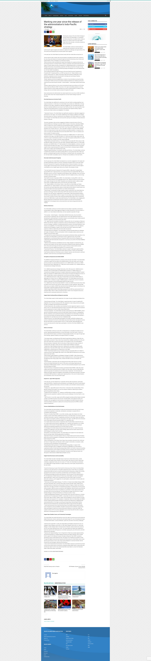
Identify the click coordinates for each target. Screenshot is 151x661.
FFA (88, 634)
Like (105, 24)
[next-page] (46, 614)
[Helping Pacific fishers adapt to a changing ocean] (50, 590)
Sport (66, 15)
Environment (70, 15)
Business (61, 15)
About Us (46, 638)
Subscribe (104, 29)
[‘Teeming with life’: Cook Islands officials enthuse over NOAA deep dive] (50, 604)
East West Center (69, 645)
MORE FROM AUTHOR (60, 583)
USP (88, 636)
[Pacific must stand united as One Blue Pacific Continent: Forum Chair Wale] (91, 49)
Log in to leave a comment (49, 621)
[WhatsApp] (53, 32)
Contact (45, 634)
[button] (105, 15)
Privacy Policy (46, 640)
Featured (80, 15)
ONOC (89, 640)
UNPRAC (67, 636)
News (50, 15)
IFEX (67, 643)
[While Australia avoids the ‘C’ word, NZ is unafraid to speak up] (64, 604)
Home (46, 15)
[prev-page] (44, 614)
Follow (104, 26)
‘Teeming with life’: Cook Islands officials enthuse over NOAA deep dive (50, 610)
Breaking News (55, 15)
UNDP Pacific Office (69, 638)
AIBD (89, 647)
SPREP (67, 647)
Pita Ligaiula (47, 29)
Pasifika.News (46, 656)
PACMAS (67, 649)
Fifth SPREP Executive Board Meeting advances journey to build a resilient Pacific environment (64, 596)
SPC (88, 638)
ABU (89, 645)
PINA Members (86, 15)
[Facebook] (107, 1)
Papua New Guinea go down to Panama (51, 566)
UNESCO (89, 641)
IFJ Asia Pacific (90, 643)
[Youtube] (110, 1)
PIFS (67, 634)
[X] (108, 1)
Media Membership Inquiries (50, 636)
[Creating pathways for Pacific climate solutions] (78, 604)
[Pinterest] (50, 32)
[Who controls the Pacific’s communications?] (78, 590)
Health (76, 15)
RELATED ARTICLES (49, 583)
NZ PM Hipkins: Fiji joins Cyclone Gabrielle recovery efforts (77, 567)
